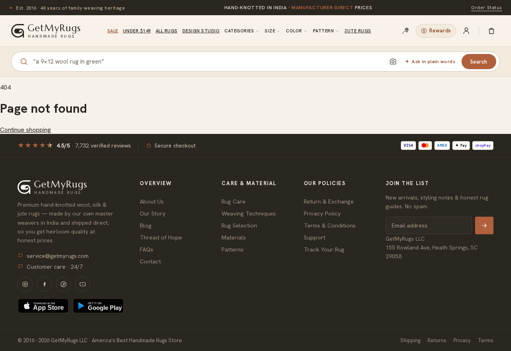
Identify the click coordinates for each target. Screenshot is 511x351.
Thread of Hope (161, 237)
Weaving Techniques (249, 213)
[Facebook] (44, 284)
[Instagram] (25, 284)
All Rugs (167, 31)
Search (478, 61)
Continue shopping (25, 130)
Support (314, 237)
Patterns (233, 249)
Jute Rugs (358, 31)
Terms (485, 340)
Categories (239, 31)
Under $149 (137, 31)
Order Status (486, 7)
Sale (112, 31)
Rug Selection (239, 225)
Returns (437, 340)
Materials (234, 237)
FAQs (146, 249)
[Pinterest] (63, 284)
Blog (146, 225)
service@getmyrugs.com (58, 255)
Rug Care (234, 201)
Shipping (410, 340)
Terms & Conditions (330, 225)
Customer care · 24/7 (55, 266)
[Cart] (491, 30)
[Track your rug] (405, 30)
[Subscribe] (484, 225)
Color (294, 31)
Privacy (462, 340)
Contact (150, 261)
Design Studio (201, 31)
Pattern (323, 31)
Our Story (153, 213)
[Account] (466, 30)
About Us (152, 201)
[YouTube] (82, 284)
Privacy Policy (322, 213)
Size (270, 31)
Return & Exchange (329, 201)
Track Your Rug (324, 249)
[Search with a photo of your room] (393, 61)
